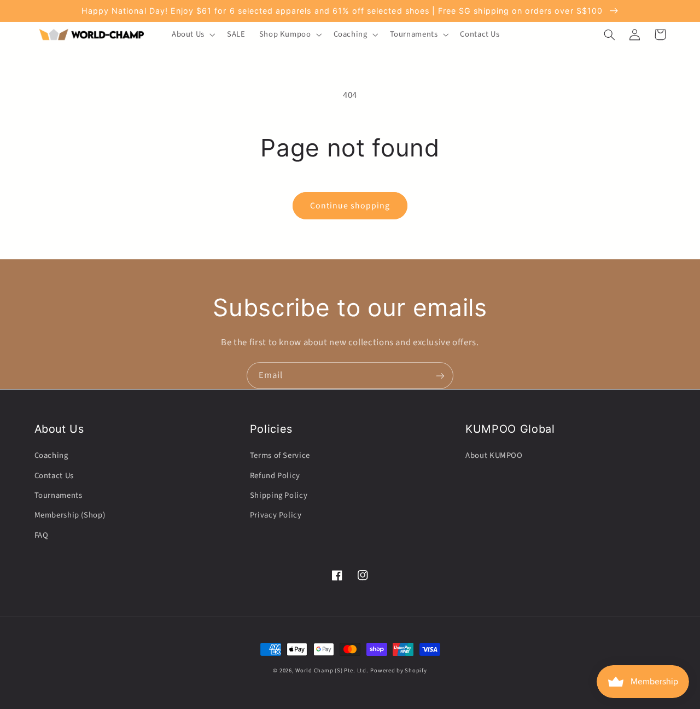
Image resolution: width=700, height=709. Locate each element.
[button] (192, 34)
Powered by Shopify (398, 670)
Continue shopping (350, 206)
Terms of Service (280, 455)
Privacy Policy (276, 515)
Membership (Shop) (70, 515)
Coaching (51, 455)
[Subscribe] (440, 375)
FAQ (41, 535)
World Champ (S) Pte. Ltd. (331, 670)
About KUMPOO (494, 455)
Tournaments (58, 495)
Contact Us (54, 475)
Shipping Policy (278, 495)
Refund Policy (275, 475)
